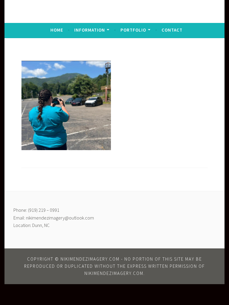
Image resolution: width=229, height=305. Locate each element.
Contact (172, 30)
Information (89, 30)
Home (56, 30)
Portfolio (133, 30)
